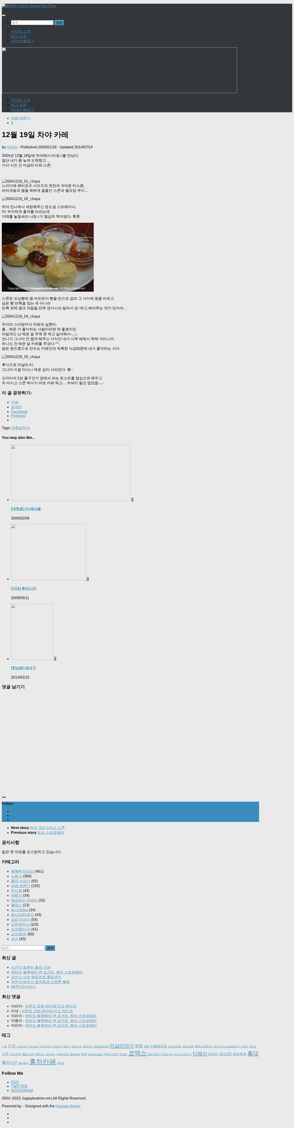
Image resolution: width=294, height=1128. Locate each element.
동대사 (67, 1046)
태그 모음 (19, 36)
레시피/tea (19, 910)
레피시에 (77, 1046)
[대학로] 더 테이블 (26, 509)
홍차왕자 (23, 1063)
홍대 (252, 1053)
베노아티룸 (174, 1046)
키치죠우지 (167, 1054)
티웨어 (200, 1053)
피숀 (14, 939)
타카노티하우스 (183, 1054)
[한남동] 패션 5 (23, 668)
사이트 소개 (20, 31)
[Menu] (4, 15)
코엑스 (137, 1053)
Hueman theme (68, 1106)
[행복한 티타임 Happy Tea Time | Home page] (29, 6)
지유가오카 (111, 1054)
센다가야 (218, 1046)
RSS (15, 1082)
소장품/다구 (20, 929)
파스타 (225, 1054)
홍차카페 (42, 1061)
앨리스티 (28, 1054)
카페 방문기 (20, 118)
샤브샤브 (188, 1046)
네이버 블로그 (22, 41)
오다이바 (50, 1054)
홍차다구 (9, 1062)
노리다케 (22, 1046)
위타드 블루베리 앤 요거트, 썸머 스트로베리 (47, 972)
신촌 (5, 1054)
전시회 (16, 891)
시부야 (244, 1046)
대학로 (17, 428)
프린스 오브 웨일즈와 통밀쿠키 (36, 977)
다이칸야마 (45, 1046)
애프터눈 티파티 (24, 900)
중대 (84, 1054)
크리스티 (154, 1054)
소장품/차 (19, 934)
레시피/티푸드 (22, 915)
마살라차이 (122, 1045)
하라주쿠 (239, 1054)
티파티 (213, 1054)
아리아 (12, 147)
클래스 (16, 905)
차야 (26, 428)
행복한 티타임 (22, 871)
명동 (139, 1046)
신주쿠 (253, 1046)
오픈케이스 (20, 924)
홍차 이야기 (20, 881)
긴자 (12, 1046)
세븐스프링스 (203, 1046)
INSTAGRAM (22, 1090)
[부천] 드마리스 (23, 987)
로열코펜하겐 (101, 1046)
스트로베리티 (232, 1046)
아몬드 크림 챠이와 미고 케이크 (50, 1006)
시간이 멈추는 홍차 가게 (31, 967)
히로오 (61, 1063)
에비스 (39, 1054)
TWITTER (19, 1086)
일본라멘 (75, 1054)
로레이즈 (88, 1046)
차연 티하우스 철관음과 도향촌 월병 (40, 982)
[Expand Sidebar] (4, 797)
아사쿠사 (16, 1054)
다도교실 (33, 1046)
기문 (4, 1046)
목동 (146, 1046)
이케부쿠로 (62, 1054)
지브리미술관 (95, 1054)
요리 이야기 (20, 920)
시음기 (16, 876)
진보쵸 (123, 1054)
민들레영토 (158, 1046)
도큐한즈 (57, 1046)
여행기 (16, 895)
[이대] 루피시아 (23, 588)
